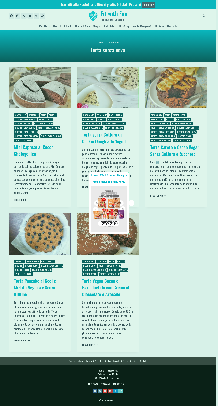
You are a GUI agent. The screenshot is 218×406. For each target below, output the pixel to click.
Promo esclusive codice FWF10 (109, 182)
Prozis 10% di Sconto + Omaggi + (109, 175)
